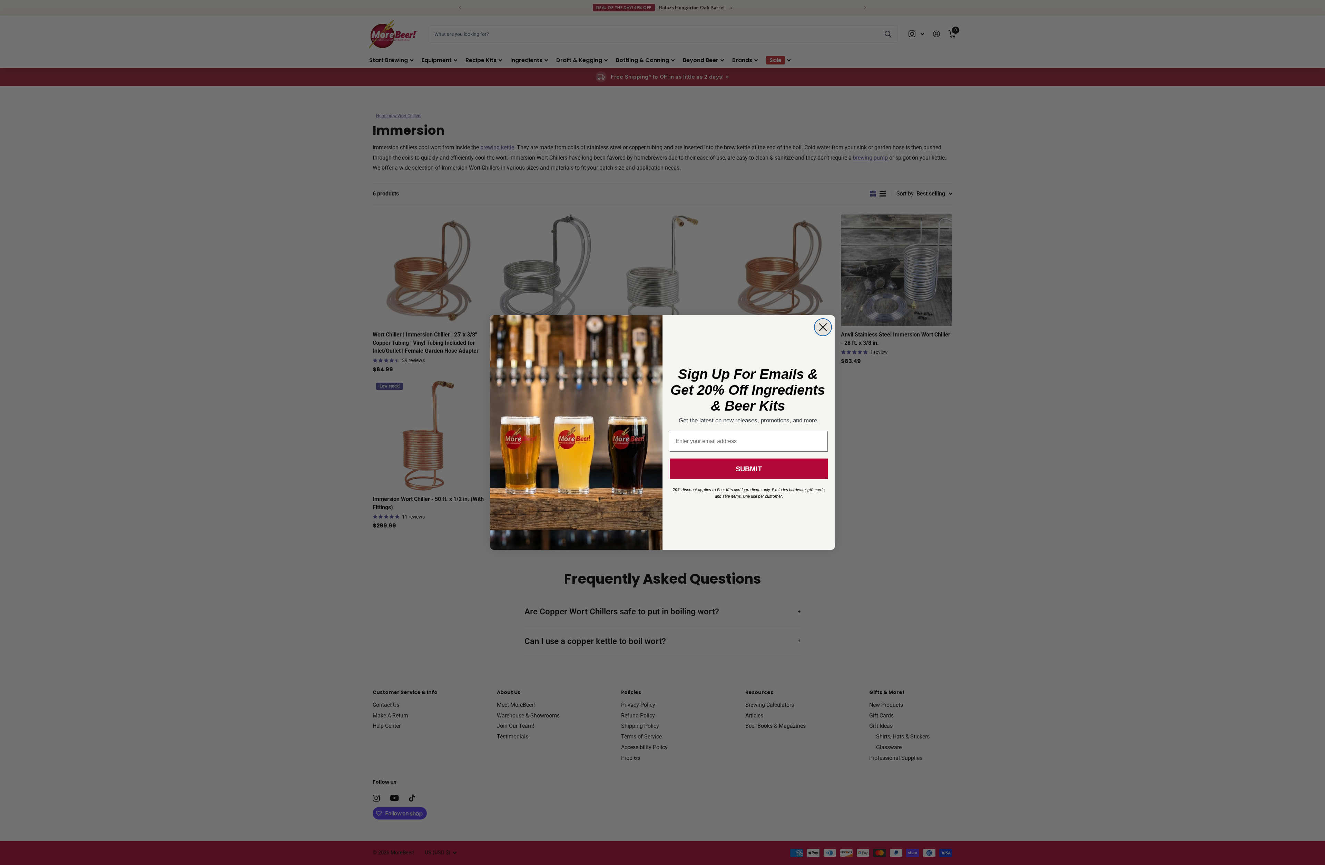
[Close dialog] (823, 327)
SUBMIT (749, 469)
